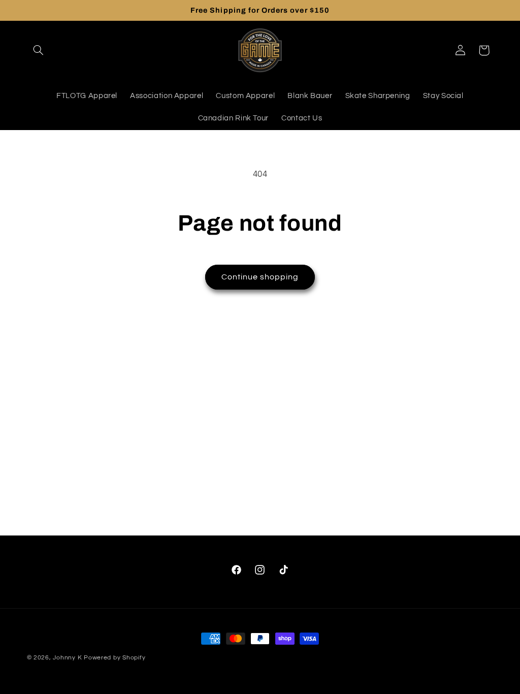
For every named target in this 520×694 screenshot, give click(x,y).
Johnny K (67, 657)
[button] (38, 50)
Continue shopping (260, 277)
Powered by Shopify (114, 657)
